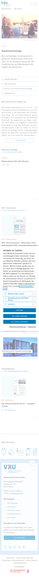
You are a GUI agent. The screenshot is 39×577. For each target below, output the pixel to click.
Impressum (32, 327)
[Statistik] (5, 304)
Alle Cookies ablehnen (19, 316)
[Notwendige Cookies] (5, 294)
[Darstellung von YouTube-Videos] (5, 299)
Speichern (19, 310)
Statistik (11, 304)
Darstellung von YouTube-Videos (18, 299)
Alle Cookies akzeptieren (19, 322)
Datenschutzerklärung (17, 327)
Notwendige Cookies (16, 294)
